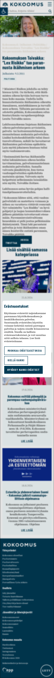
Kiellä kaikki (16, 360)
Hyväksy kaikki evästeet (23, 369)
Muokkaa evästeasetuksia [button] (25, 350)
